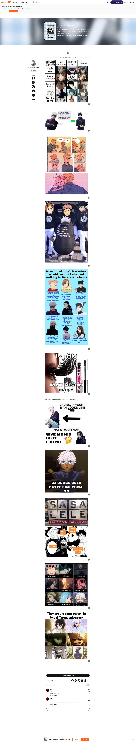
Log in (76, 739)
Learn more (14, 11)
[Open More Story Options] (33, 99)
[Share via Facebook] (33, 78)
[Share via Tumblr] (33, 91)
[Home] (6, 2)
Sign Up (85, 739)
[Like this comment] (89, 691)
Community (24, 2)
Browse (15, 2)
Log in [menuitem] (126, 2)
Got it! (5, 11)
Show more (68, 709)
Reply (55, 695)
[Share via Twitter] (33, 82)
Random (59, 27)
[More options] (89, 689)
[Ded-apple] (47, 690)
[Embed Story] (33, 95)
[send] (87, 685)
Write (106, 2)
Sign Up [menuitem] (132, 2)
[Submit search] (33, 2)
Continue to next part (68, 675)
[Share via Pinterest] (33, 86)
